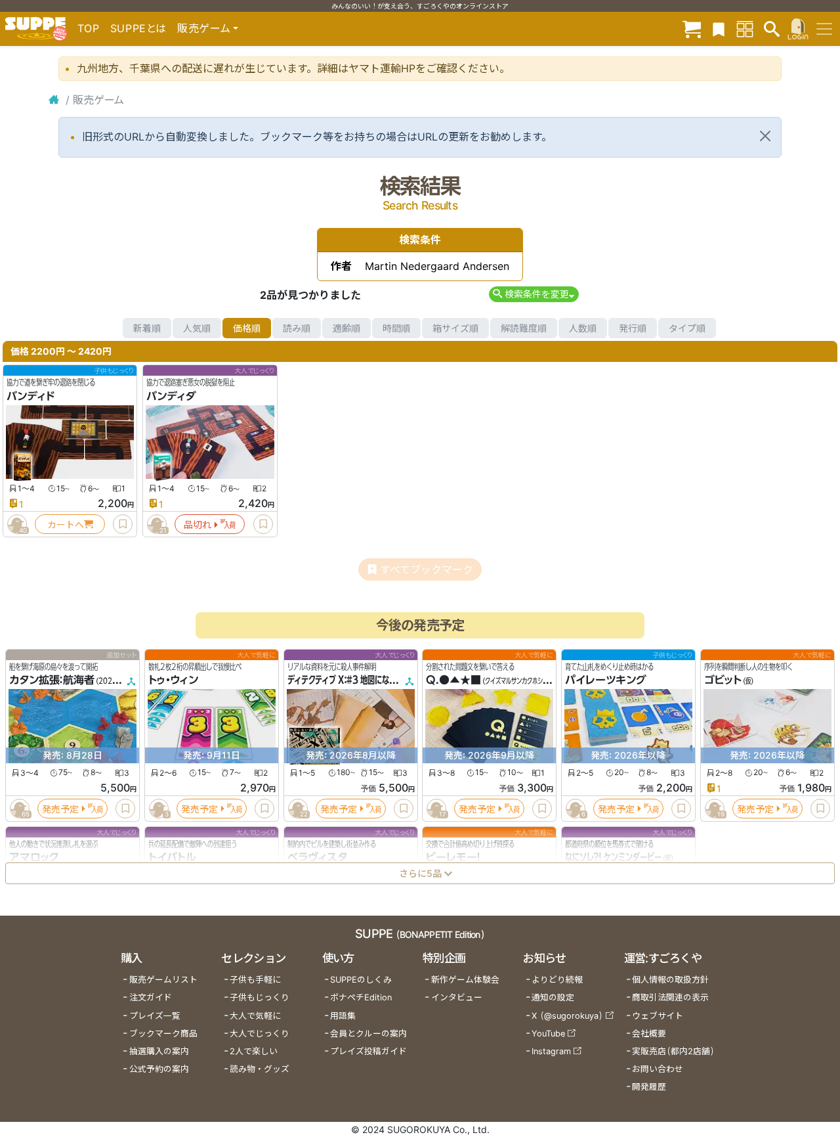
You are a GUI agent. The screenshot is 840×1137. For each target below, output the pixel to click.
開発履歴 (649, 1087)
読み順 (296, 328)
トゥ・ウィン (173, 680)
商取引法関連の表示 (670, 997)
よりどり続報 (557, 980)
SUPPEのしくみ (361, 980)
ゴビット (723, 680)
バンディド (30, 396)
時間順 (396, 328)
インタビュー (456, 997)
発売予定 (60, 808)
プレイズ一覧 (154, 1016)
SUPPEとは (138, 28)
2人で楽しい (254, 1051)
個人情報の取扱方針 (670, 980)
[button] (534, 293)
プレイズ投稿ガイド (368, 1051)
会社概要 (649, 1033)
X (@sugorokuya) (567, 1016)
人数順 (583, 328)
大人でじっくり (259, 1033)
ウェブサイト (657, 1016)
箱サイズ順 (455, 328)
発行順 (632, 328)
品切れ (197, 524)
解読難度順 (524, 328)
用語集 (343, 1016)
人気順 (197, 328)
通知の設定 (553, 997)
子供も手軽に (255, 980)
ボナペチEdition (361, 997)
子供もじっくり (259, 997)
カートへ (65, 524)
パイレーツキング (605, 680)
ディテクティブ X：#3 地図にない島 (345, 680)
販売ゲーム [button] (203, 28)
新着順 (147, 328)
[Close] (765, 136)
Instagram (551, 1051)
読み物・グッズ (259, 1069)
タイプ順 (687, 328)
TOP (88, 28)
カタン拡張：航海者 (51, 680)
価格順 (247, 328)
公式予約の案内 (159, 1069)
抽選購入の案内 (159, 1051)
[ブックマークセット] (718, 28)
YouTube (548, 1033)
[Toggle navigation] (824, 29)
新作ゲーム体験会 (465, 980)
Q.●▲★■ (453, 680)
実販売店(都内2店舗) (673, 1051)
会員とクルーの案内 (368, 1033)
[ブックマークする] (123, 524)
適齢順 (346, 328)
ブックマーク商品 (163, 1033)
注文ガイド (150, 997)
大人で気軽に (255, 1016)
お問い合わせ (657, 1069)
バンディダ (171, 396)
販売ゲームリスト (163, 980)
